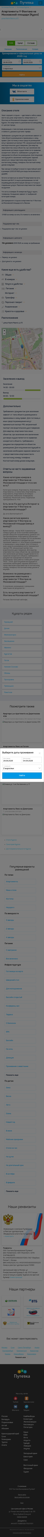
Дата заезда (6, 758)
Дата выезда (26, 758)
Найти (22, 776)
